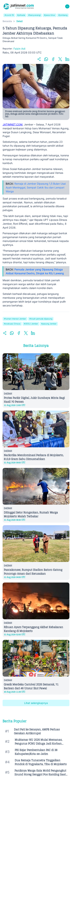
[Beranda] (19, 6)
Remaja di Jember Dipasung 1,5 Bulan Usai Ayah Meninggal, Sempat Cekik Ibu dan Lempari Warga (36, 187)
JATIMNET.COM (13, 124)
